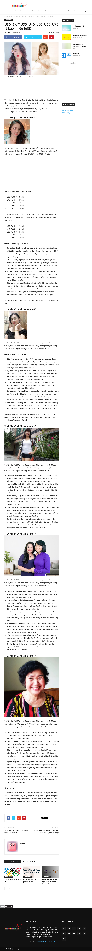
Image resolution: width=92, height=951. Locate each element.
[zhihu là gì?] (66, 55)
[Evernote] (84, 928)
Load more (74, 63)
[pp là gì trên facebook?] (66, 37)
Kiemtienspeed (67, 110)
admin (9, 32)
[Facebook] (64, 933)
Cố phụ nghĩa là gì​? (78, 26)
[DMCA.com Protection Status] (7, 907)
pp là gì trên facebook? (80, 35)
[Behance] (64, 928)
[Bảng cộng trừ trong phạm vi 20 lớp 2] (31, 872)
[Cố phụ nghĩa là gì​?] (66, 28)
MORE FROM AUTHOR (30, 862)
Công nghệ (29, 11)
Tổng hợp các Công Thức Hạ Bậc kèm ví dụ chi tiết (16, 831)
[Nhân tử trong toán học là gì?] (12, 872)
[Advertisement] (61, 5)
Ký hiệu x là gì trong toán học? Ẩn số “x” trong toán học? (50, 882)
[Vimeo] (79, 933)
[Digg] (79, 928)
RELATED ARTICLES (13, 862)
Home (7, 11)
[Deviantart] (74, 928)
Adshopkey (66, 113)
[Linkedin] (69, 933)
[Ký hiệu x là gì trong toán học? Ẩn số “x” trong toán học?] (50, 872)
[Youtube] (64, 939)
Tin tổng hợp (16, 11)
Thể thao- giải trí (42, 11)
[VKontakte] (84, 933)
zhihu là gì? (76, 53)
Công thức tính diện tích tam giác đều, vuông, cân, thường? (46, 831)
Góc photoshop (58, 11)
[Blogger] (69, 928)
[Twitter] (74, 933)
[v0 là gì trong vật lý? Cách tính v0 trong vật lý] (66, 46)
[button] (85, 11)
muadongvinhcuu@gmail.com (45, 941)
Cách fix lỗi (71, 11)
